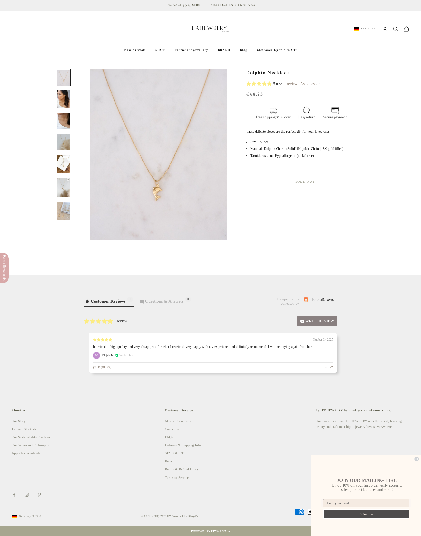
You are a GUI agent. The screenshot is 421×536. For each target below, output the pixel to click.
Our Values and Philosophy (30, 445)
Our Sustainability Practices (31, 437)
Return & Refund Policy (182, 469)
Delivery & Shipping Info (183, 445)
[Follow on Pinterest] (39, 494)
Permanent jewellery (191, 50)
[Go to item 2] (64, 99)
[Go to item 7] (64, 210)
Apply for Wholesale (26, 453)
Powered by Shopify (185, 516)
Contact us (172, 429)
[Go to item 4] (64, 142)
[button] (210, 531)
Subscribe (366, 514)
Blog (243, 50)
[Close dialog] (416, 459)
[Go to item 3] (64, 121)
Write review (319, 321)
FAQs (169, 437)
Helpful (101, 367)
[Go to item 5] (64, 163)
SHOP (160, 50)
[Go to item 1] (64, 77)
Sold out (305, 181)
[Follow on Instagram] (26, 494)
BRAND (224, 50)
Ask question (310, 84)
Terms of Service (177, 477)
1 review (290, 84)
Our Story (19, 421)
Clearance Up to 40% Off (277, 50)
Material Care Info (178, 421)
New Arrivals (135, 50)
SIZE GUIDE (174, 453)
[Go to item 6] (64, 187)
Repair (169, 461)
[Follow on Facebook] (14, 494)
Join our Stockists (24, 429)
